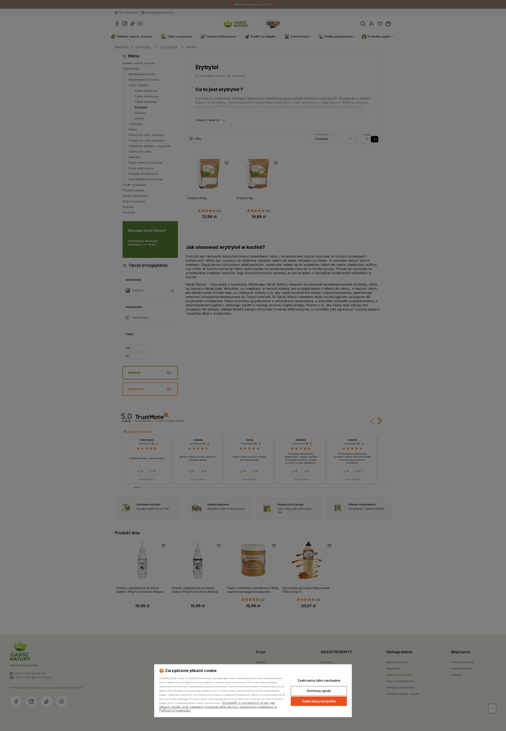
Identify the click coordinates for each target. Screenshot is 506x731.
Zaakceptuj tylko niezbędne (318, 680)
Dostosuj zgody (319, 691)
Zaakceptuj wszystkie (319, 701)
